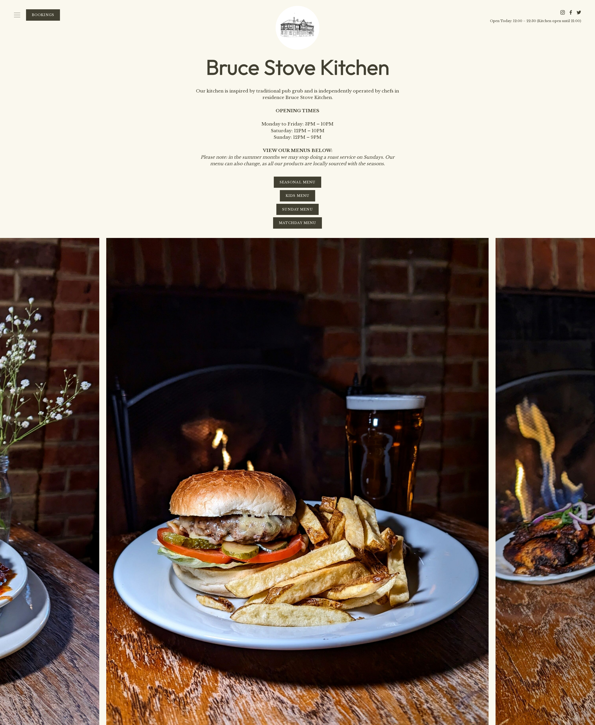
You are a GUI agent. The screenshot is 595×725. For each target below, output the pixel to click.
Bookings (43, 15)
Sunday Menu (297, 209)
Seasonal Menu (298, 182)
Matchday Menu (297, 223)
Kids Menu (297, 196)
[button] (586, 495)
